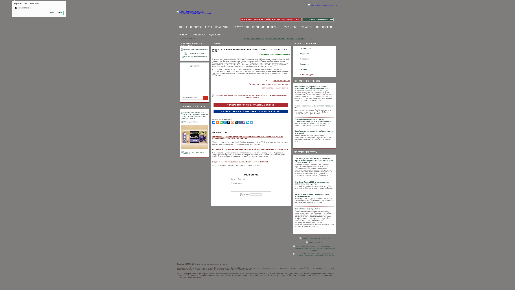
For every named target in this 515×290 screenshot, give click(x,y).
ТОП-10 (183, 27)
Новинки (258, 27)
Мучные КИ (197, 34)
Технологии (324, 27)
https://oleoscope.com (281, 81)
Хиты (208, 27)
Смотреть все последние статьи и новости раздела (268, 84)
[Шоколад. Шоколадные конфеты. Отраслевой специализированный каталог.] (194, 15)
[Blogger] (232, 122)
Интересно (304, 59)
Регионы (303, 69)
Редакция (215, 34)
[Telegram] (251, 122)
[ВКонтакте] (213, 122)
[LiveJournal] (236, 122)
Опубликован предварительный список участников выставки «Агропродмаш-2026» (312, 88)
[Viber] (243, 122)
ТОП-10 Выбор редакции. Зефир (308, 209)
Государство (305, 48)
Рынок (183, 34)
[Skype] (247, 122)
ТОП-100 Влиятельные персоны (318, 20)
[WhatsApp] (221, 122)
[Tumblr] (240, 122)
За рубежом (305, 53)
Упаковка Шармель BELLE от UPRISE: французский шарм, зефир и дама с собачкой (313, 120)
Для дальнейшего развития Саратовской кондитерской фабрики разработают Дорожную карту (250, 149)
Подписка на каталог (275, 39)
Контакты (300, 39)
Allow (60, 13)
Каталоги (306, 27)
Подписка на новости (254, 39)
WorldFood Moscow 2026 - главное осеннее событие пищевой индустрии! (312, 183)
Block (52, 13)
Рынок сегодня (306, 74)
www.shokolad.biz (214, 268)
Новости (196, 27)
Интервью (273, 27)
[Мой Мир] (225, 122)
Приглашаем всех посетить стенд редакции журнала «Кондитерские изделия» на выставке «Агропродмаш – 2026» (314, 160)
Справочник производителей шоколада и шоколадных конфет (270, 20)
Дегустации (241, 27)
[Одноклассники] (217, 122)
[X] (228, 122)
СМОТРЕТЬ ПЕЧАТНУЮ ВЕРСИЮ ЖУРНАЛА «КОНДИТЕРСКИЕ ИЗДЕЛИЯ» (250, 111)
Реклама (291, 39)
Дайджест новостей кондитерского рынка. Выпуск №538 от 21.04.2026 (240, 162)
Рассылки (290, 27)
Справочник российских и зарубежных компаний (251, 105)
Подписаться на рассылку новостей (274, 88)
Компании (222, 27)
